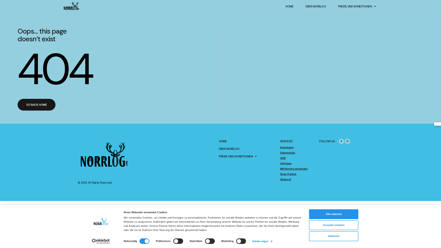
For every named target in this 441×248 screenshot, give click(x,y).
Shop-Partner (288, 174)
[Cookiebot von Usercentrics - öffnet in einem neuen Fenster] (101, 241)
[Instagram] (347, 141)
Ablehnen (334, 236)
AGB (283, 158)
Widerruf (285, 179)
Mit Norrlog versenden (294, 168)
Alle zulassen (334, 214)
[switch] (178, 241)
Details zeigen (260, 241)
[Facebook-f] (341, 141)
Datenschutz (287, 152)
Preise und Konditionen (355, 6)
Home (289, 6)
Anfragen (286, 163)
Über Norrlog (315, 6)
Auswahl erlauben (334, 225)
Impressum (287, 147)
